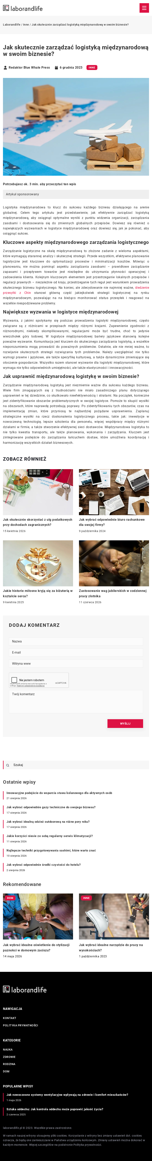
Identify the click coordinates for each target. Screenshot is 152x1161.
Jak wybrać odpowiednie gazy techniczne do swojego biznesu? (51, 807)
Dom (6, 1071)
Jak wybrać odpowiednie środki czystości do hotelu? (44, 865)
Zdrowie (9, 1056)
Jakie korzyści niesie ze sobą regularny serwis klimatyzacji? (50, 836)
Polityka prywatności (20, 1025)
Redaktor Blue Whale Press (29, 67)
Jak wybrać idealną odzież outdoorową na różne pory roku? (48, 822)
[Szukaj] (7, 765)
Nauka (8, 1049)
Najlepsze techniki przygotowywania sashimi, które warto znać (51, 850)
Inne (92, 67)
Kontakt (9, 1018)
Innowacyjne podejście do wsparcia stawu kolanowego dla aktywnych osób (59, 793)
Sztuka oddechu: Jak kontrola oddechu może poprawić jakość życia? (55, 1109)
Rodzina (9, 1064)
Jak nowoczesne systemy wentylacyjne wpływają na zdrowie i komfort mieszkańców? (67, 1095)
